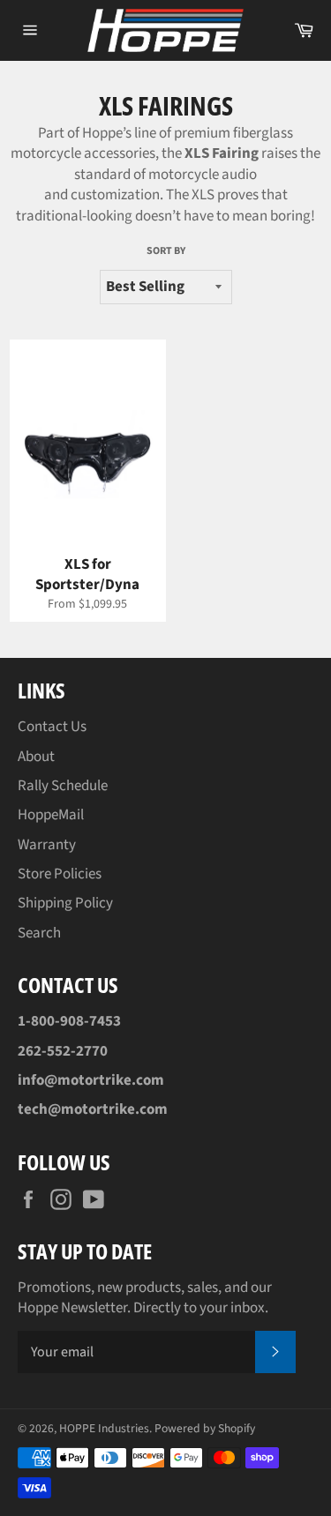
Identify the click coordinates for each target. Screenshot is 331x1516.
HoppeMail (51, 814)
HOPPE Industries (104, 1428)
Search (39, 933)
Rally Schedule (63, 785)
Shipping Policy (65, 903)
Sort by (166, 251)
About (36, 756)
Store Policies (60, 874)
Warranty (47, 844)
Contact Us (52, 726)
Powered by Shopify (204, 1428)
